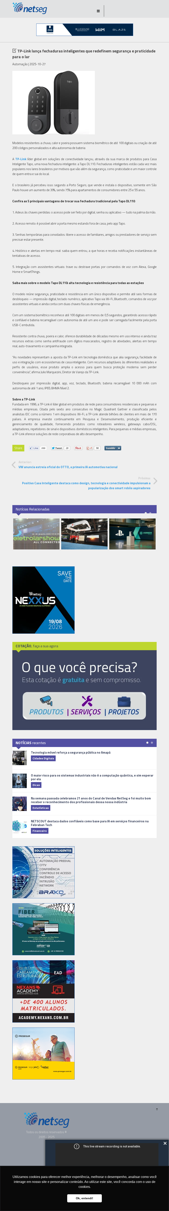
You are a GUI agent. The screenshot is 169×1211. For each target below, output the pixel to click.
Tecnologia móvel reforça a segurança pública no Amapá (70, 752)
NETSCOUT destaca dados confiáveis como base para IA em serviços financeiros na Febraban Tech (90, 823)
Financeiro (40, 831)
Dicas (36, 785)
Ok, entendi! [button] (84, 1198)
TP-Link (20, 159)
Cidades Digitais (43, 758)
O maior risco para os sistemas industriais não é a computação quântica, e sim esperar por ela (92, 777)
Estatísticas (41, 808)
